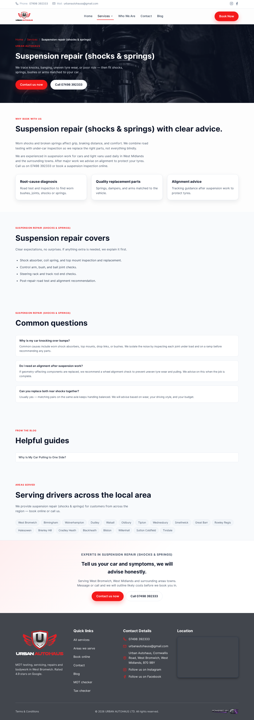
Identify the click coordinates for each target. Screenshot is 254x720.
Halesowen (24, 530)
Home (88, 16)
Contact (146, 16)
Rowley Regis (223, 522)
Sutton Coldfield (146, 530)
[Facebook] (237, 3)
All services (81, 640)
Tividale (167, 530)
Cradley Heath (67, 530)
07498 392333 (34, 3)
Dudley (95, 522)
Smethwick (181, 522)
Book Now (226, 16)
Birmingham (51, 522)
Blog (160, 16)
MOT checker (82, 682)
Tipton (142, 522)
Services (104, 16)
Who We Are (126, 16)
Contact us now (31, 84)
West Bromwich (27, 522)
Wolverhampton (74, 522)
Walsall (110, 522)
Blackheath (90, 530)
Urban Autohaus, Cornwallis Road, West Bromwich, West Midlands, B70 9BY (148, 657)
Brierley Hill (45, 530)
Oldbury (126, 522)
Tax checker (82, 691)
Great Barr (201, 522)
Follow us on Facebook (145, 676)
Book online (81, 657)
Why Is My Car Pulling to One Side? (42, 457)
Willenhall (124, 530)
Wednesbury (160, 522)
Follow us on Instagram (145, 669)
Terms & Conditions (27, 711)
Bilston (107, 530)
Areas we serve (84, 648)
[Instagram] (231, 3)
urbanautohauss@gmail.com (77, 3)
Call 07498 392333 (68, 84)
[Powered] (225, 711)
